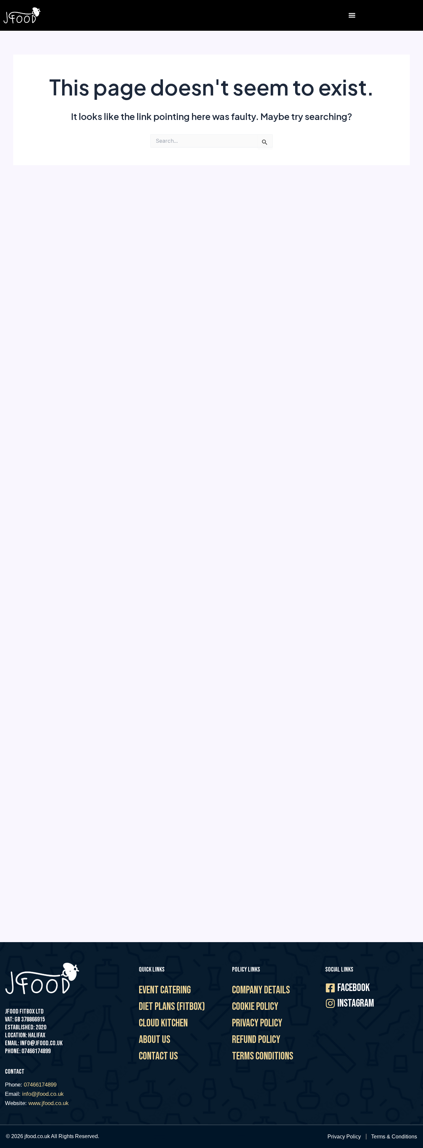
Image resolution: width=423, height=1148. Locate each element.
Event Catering (165, 990)
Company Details (261, 990)
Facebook (353, 987)
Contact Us (158, 1056)
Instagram (355, 1003)
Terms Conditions (262, 1056)
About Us (154, 1040)
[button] (351, 15)
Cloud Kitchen (163, 1023)
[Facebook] (330, 988)
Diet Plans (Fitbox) (172, 1007)
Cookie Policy (255, 1007)
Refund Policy (256, 1040)
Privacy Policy (257, 1023)
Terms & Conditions (394, 1136)
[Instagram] (330, 1003)
